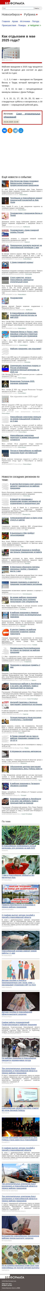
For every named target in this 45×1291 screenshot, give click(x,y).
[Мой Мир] (20, 130)
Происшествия (9, 25)
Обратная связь (7, 1284)
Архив (15, 21)
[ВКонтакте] (4, 130)
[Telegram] (15, 130)
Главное (6, 21)
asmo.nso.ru (9, 60)
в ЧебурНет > (34, 25)
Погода (35, 21)
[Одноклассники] (9, 130)
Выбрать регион (7, 1285)
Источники (25, 21)
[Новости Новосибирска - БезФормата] (12, 2)
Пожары (22, 25)
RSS (18, 1288)
